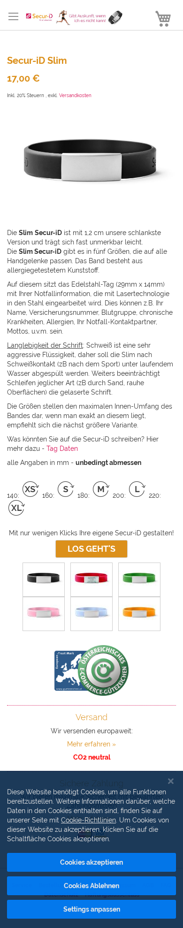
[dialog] (91, 849)
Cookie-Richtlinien (88, 820)
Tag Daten (62, 448)
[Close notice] (170, 781)
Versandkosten (75, 95)
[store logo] (71, 17)
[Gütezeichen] (91, 670)
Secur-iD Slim (37, 60)
